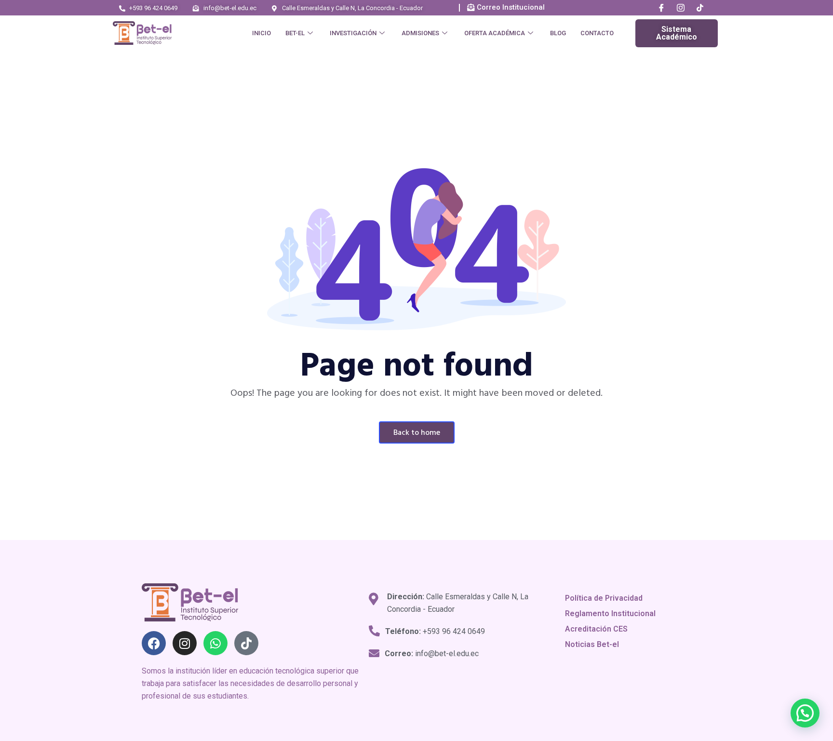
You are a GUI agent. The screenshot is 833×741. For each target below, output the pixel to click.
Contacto (597, 33)
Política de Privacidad (604, 598)
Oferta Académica (494, 33)
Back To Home (416, 433)
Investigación (353, 33)
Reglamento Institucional (610, 613)
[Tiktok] (246, 643)
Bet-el (295, 33)
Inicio (261, 33)
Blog (558, 33)
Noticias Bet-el (592, 644)
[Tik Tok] (700, 8)
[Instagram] (680, 8)
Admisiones (420, 33)
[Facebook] (661, 8)
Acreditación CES (596, 628)
